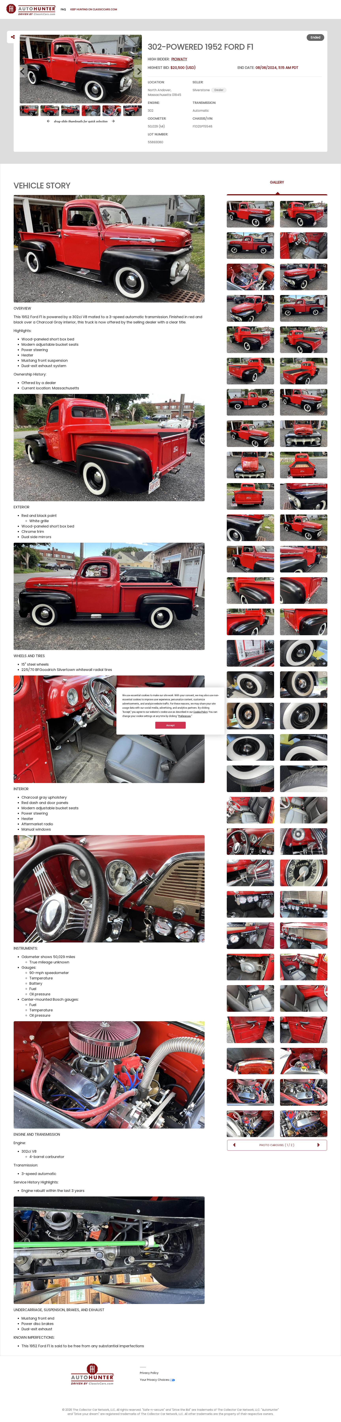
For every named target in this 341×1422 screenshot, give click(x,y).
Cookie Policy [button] (200, 712)
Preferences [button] (184, 716)
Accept (170, 725)
